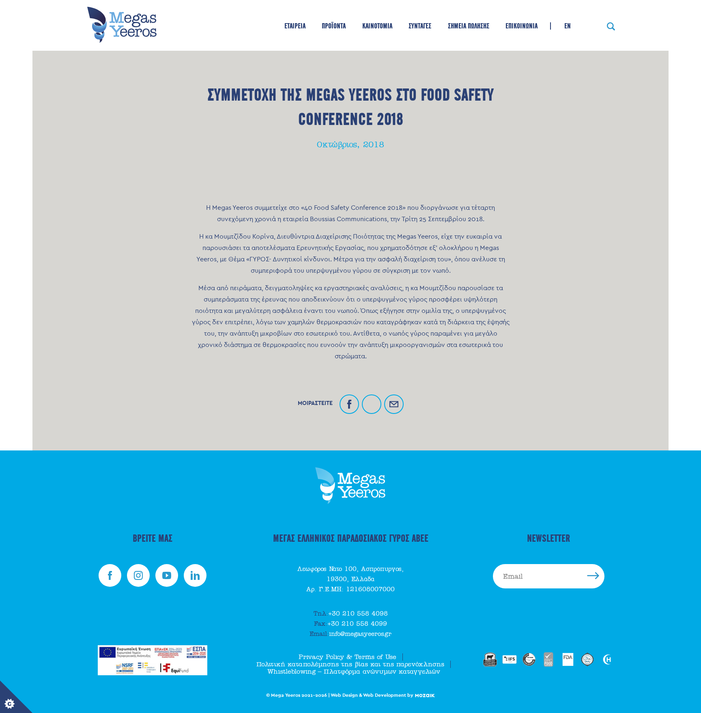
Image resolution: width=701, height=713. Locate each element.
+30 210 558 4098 (351, 613)
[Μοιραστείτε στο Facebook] (349, 404)
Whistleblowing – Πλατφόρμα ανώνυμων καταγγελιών (353, 671)
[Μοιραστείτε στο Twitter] (371, 404)
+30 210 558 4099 (350, 623)
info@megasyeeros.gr (350, 634)
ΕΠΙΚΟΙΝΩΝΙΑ (521, 26)
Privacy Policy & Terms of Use (347, 657)
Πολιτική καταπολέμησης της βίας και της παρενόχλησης (350, 664)
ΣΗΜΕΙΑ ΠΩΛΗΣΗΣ (468, 26)
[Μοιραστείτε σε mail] (394, 404)
